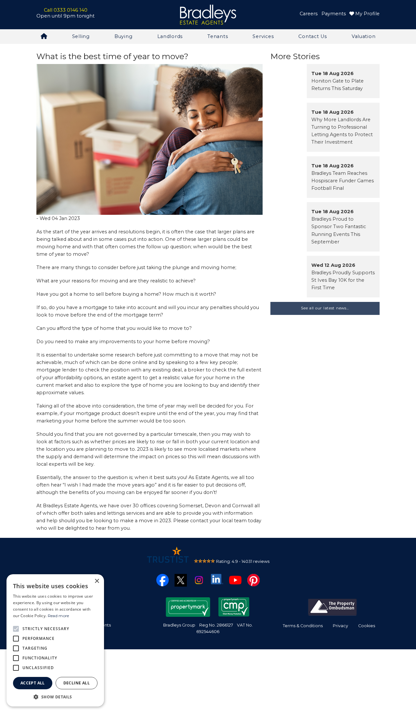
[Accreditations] (332, 606)
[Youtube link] (235, 580)
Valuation (363, 36)
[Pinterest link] (253, 580)
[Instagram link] (199, 580)
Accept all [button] (32, 683)
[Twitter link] (181, 580)
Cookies (366, 625)
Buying (123, 36)
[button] (55, 697)
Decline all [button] (76, 683)
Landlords (170, 36)
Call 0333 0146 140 (65, 10)
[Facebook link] (162, 580)
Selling (81, 36)
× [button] (96, 581)
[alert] (55, 640)
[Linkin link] (217, 579)
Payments (333, 14)
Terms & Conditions (303, 625)
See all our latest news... (325, 308)
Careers (309, 14)
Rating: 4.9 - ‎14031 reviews (242, 561)
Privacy (340, 625)
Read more (58, 615)
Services (263, 36)
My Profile (367, 14)
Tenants (217, 36)
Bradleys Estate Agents (208, 15)
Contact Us (312, 36)
